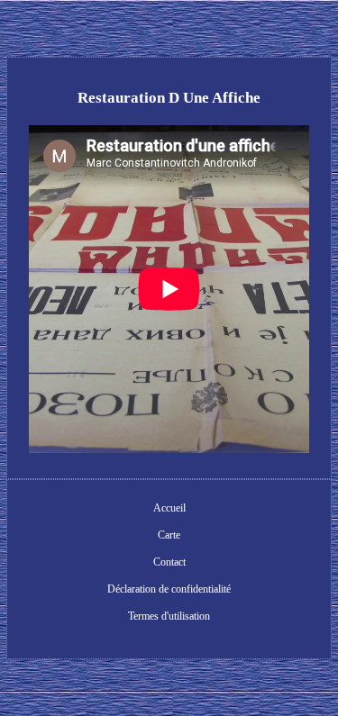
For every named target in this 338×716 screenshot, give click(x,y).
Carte (169, 535)
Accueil (169, 508)
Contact (169, 562)
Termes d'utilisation (169, 616)
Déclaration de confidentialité (169, 589)
